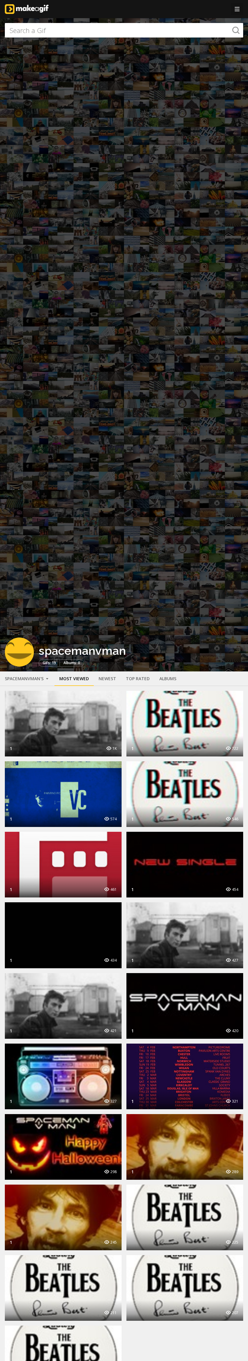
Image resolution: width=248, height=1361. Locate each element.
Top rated (138, 678)
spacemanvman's (25, 678)
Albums (167, 678)
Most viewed (74, 678)
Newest (107, 678)
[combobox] (124, 30)
